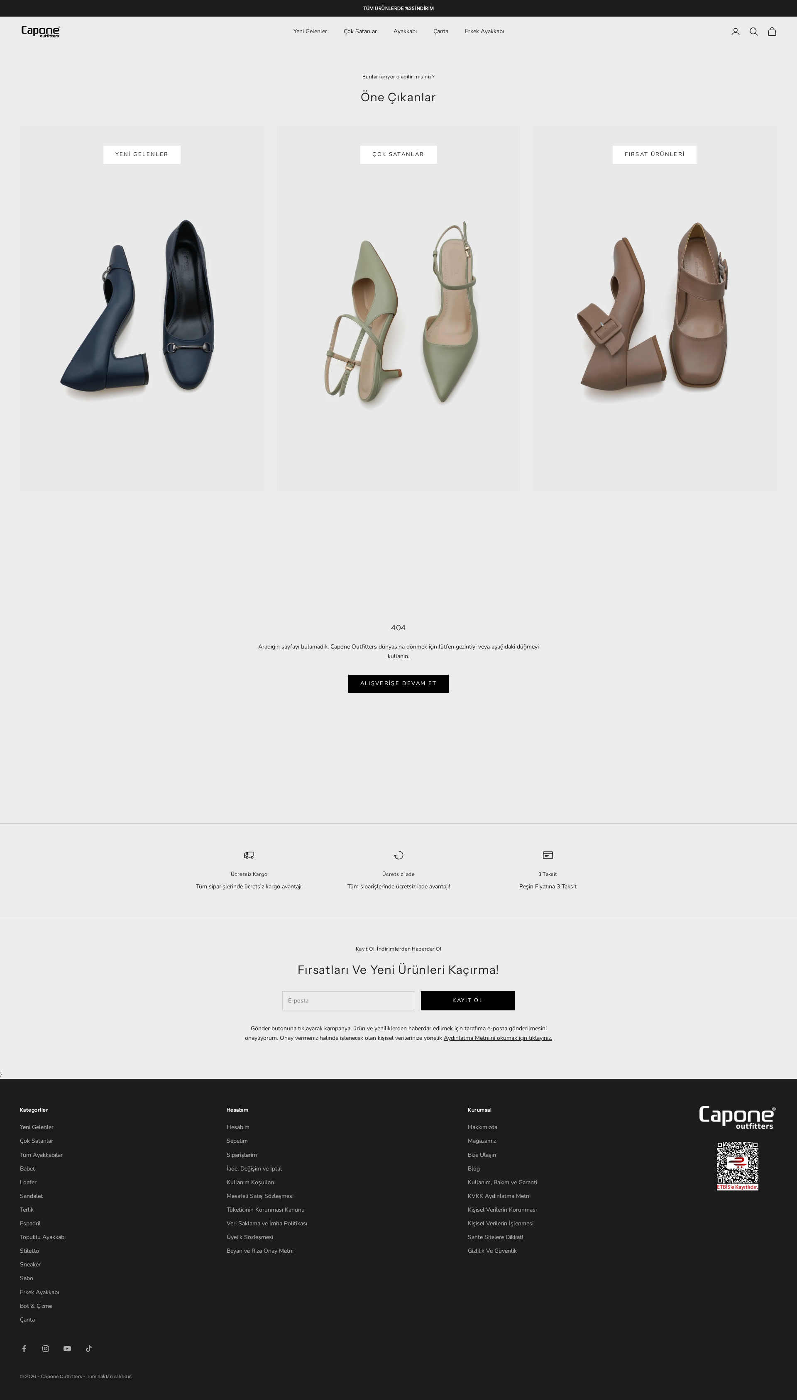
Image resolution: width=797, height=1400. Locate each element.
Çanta (440, 31)
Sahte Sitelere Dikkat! (495, 1237)
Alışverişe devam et (398, 683)
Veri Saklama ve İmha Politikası (267, 1223)
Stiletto (29, 1251)
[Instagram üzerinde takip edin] (46, 1348)
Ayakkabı (405, 31)
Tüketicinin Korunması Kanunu (266, 1210)
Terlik (27, 1210)
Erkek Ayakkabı (484, 31)
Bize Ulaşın (482, 1155)
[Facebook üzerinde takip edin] (24, 1348)
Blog (474, 1169)
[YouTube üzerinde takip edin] (67, 1348)
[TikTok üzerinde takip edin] (89, 1348)
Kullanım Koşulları (250, 1182)
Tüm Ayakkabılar (41, 1155)
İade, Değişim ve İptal (254, 1169)
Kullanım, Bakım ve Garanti (502, 1182)
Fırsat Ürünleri (655, 154)
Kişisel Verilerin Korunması (502, 1210)
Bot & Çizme (36, 1306)
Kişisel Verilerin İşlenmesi (500, 1223)
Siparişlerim (242, 1155)
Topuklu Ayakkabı (43, 1237)
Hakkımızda (482, 1127)
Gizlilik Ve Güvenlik (492, 1251)
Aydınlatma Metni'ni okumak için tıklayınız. (498, 1038)
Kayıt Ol (467, 1000)
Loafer (28, 1182)
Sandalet (31, 1196)
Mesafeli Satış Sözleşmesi (260, 1196)
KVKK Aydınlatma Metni (499, 1196)
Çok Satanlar (360, 31)
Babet (27, 1169)
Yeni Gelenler (310, 31)
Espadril (30, 1223)
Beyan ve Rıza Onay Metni (260, 1251)
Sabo (26, 1278)
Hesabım (238, 1127)
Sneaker (30, 1264)
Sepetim (237, 1141)
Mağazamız (482, 1141)
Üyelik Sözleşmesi (250, 1237)
